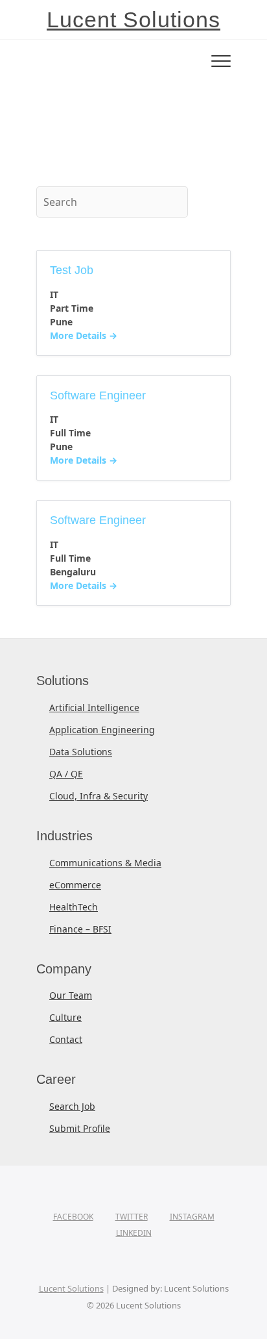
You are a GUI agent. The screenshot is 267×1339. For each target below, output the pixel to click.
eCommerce (75, 885)
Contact (65, 1039)
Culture (65, 1017)
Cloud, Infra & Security (98, 796)
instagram (192, 1216)
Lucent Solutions (133, 19)
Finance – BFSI (80, 929)
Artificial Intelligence (94, 707)
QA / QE (66, 774)
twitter (131, 1216)
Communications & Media (105, 863)
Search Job (72, 1106)
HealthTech (73, 907)
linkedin (134, 1232)
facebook (73, 1216)
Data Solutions (80, 751)
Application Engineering (102, 729)
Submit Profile (79, 1128)
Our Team (70, 995)
